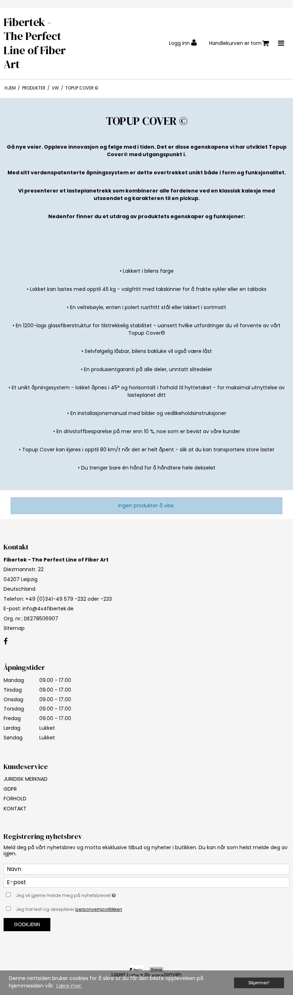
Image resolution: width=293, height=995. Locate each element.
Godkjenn (27, 924)
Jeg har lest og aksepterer (69, 909)
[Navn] (146, 868)
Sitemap (14, 628)
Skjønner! (258, 983)
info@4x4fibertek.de (48, 608)
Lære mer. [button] (69, 985)
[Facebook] (6, 642)
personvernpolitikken (98, 909)
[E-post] (146, 882)
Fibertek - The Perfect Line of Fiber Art (35, 43)
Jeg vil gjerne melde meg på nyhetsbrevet (84, 894)
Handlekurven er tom (235, 43)
